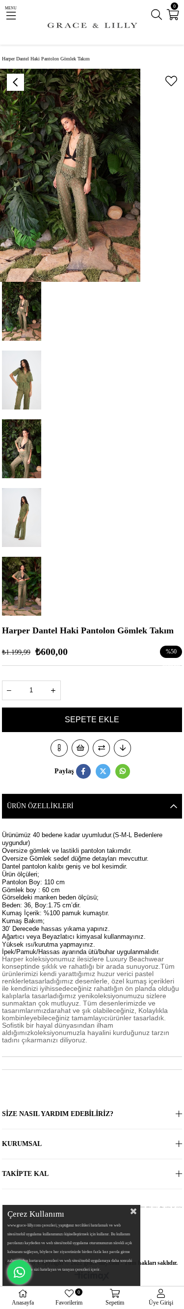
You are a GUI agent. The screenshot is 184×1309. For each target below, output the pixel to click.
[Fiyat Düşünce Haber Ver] (122, 748)
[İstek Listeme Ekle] (80, 748)
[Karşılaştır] (101, 748)
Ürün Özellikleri (40, 806)
